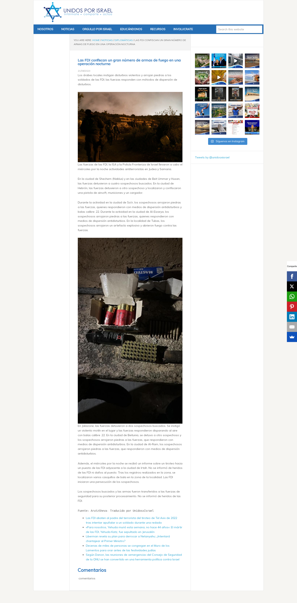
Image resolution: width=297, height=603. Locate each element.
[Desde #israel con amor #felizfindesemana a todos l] (235, 77)
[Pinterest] (292, 307)
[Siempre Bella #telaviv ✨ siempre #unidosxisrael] (252, 77)
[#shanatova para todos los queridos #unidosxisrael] (252, 110)
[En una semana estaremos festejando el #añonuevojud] (235, 127)
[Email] (292, 327)
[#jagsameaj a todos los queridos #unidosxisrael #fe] (202, 94)
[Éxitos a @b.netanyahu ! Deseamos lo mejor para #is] (219, 61)
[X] (292, 286)
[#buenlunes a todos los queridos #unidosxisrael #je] (235, 61)
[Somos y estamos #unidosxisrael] (235, 110)
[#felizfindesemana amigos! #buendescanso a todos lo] (252, 127)
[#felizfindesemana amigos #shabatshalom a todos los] (202, 61)
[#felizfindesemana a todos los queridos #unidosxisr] (252, 94)
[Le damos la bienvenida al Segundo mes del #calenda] (202, 77)
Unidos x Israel (77, 12)
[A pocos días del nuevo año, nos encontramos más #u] (219, 127)
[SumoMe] (292, 337)
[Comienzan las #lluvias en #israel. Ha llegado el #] (219, 77)
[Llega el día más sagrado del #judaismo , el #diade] (202, 110)
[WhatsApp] (292, 297)
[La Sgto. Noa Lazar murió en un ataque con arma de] (235, 94)
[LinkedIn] (292, 317)
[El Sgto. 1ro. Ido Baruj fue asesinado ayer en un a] (219, 94)
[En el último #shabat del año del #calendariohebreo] (202, 127)
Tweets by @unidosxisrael (212, 157)
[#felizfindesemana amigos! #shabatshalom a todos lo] (252, 61)
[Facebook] (292, 276)
